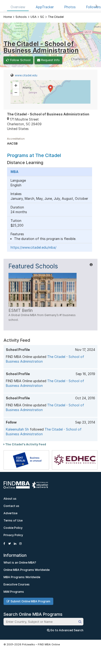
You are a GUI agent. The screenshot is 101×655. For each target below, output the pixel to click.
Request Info (50, 60)
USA (33, 17)
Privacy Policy (13, 535)
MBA (14, 172)
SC (42, 17)
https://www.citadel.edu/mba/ (33, 247)
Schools (21, 17)
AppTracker (45, 7)
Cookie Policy (13, 527)
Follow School (20, 60)
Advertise (10, 513)
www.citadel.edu (26, 75)
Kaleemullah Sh (17, 429)
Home (8, 17)
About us (10, 498)
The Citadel (56, 17)
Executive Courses (17, 584)
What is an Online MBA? (20, 562)
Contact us (11, 506)
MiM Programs (14, 591)
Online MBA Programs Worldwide (27, 570)
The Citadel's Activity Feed (25, 444)
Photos (70, 7)
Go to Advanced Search (66, 630)
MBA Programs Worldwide (22, 577)
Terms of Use (13, 520)
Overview (18, 7)
